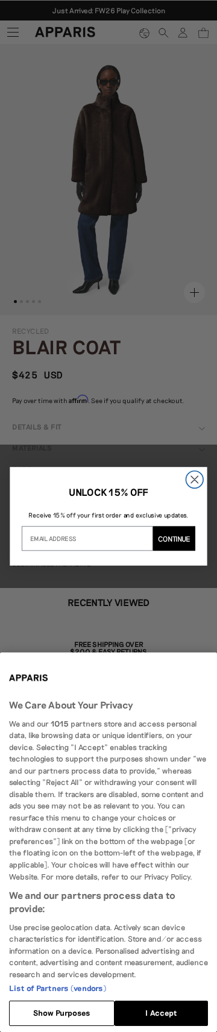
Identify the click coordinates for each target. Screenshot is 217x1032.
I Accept (161, 1013)
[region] (108, 842)
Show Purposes (62, 1013)
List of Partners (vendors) (57, 988)
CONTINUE (174, 538)
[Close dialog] (194, 479)
